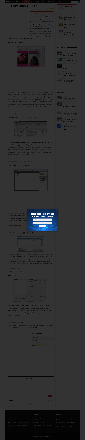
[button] (56, 210)
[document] (42, 220)
